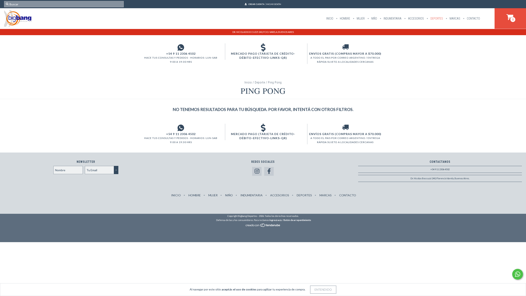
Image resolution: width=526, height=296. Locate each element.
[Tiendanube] (263, 226)
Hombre (344, 18)
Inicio (329, 18)
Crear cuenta (256, 4)
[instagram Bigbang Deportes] (257, 171)
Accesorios (415, 18)
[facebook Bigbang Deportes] (269, 171)
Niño (374, 18)
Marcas (454, 18)
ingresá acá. (275, 220)
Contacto (473, 18)
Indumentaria (392, 18)
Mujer (360, 18)
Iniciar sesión (273, 4)
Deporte (260, 82)
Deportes (436, 18)
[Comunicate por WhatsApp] (517, 274)
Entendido (323, 289)
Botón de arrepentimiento (297, 220)
